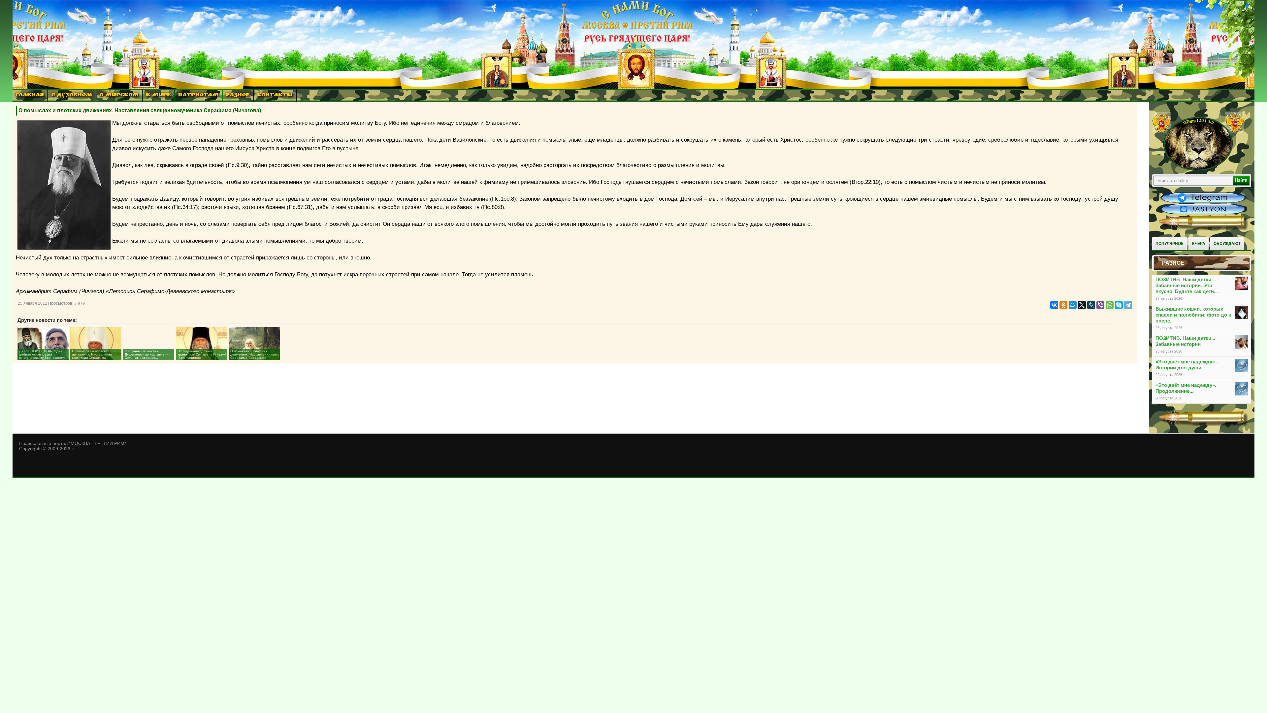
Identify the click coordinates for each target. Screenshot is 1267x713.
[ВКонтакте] (1054, 305)
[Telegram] (1128, 305)
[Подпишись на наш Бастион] (1203, 213)
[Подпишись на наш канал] (1203, 202)
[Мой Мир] (1073, 305)
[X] (1082, 305)
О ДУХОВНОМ (71, 95)
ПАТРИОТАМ (198, 95)
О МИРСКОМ (119, 95)
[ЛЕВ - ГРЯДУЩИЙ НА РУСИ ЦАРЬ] (1198, 169)
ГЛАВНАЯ (30, 95)
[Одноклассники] (1063, 305)
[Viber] (1100, 305)
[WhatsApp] (1110, 305)
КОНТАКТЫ (275, 95)
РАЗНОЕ (238, 95)
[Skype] (1119, 305)
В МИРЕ (158, 95)
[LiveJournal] (1091, 305)
